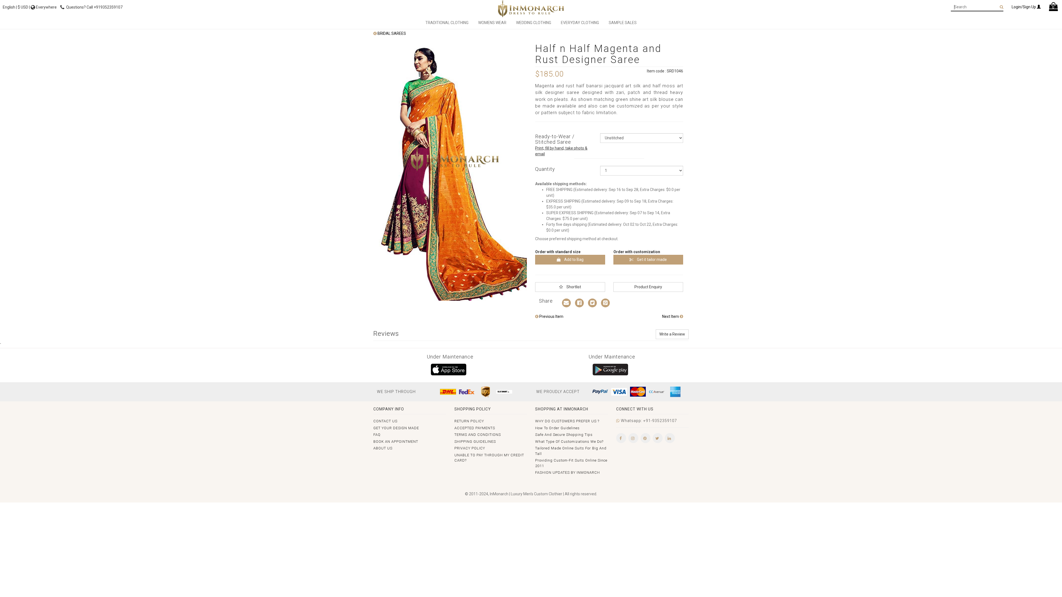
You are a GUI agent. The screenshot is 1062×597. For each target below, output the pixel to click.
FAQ (377, 435)
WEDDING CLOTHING (533, 22)
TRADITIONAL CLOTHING (446, 22)
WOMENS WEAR (492, 22)
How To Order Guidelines (557, 428)
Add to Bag (573, 259)
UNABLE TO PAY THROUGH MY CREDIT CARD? (489, 458)
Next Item (671, 316)
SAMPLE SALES (623, 22)
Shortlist (573, 287)
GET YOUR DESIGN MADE (396, 428)
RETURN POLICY (469, 421)
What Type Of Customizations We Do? (569, 441)
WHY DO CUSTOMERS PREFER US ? (567, 421)
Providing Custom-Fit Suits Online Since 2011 (571, 463)
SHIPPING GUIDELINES (475, 441)
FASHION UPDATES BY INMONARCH (567, 472)
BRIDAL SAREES (391, 33)
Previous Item (550, 316)
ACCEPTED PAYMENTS (474, 428)
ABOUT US (382, 448)
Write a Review (672, 334)
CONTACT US (385, 421)
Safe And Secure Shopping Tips (564, 435)
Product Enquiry (648, 287)
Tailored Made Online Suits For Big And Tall (571, 451)
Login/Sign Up (1024, 7)
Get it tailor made (651, 259)
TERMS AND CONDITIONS (477, 435)
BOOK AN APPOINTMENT (395, 441)
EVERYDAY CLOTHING (580, 22)
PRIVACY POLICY (469, 448)
